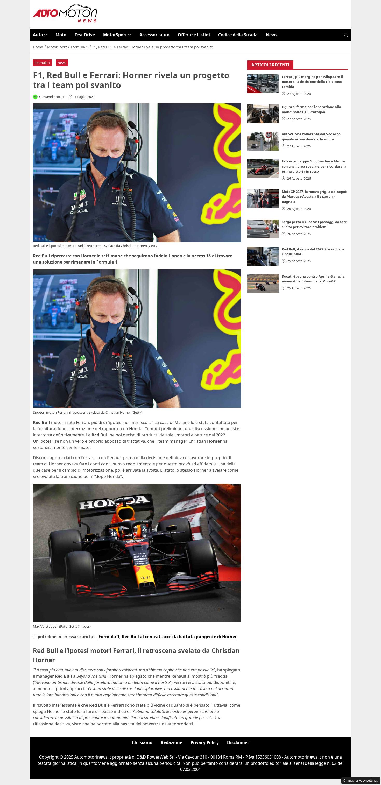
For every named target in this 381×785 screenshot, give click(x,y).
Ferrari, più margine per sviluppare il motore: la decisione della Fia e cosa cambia (312, 81)
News (271, 35)
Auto (38, 35)
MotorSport (115, 35)
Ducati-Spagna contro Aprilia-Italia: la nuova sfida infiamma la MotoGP (313, 279)
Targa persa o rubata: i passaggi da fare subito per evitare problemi (314, 224)
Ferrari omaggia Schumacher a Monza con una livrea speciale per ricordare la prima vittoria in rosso (314, 166)
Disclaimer (238, 742)
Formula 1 (42, 62)
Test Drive (85, 35)
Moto (60, 35)
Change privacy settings (360, 780)
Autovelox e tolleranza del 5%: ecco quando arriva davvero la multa (311, 136)
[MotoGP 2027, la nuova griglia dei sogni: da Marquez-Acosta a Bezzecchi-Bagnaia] (263, 198)
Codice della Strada (238, 35)
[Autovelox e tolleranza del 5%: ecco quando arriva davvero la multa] (263, 141)
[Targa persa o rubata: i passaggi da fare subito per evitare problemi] (263, 229)
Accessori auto (154, 35)
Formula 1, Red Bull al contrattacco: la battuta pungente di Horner (167, 636)
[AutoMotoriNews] (65, 14)
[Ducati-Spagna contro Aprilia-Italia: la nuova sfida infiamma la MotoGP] (263, 283)
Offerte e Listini (194, 35)
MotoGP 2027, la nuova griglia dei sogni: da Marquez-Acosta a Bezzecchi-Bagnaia (314, 196)
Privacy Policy (204, 742)
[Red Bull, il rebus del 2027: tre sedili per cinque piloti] (263, 256)
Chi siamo (142, 742)
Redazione (171, 742)
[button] (346, 35)
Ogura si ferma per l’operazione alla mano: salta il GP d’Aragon (311, 109)
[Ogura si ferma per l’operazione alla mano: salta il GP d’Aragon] (263, 113)
